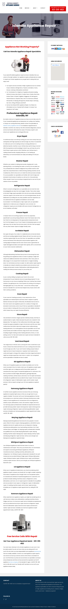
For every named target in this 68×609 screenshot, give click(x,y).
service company (13, 562)
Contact (42, 8)
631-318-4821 (9, 583)
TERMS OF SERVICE (52, 606)
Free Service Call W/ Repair (58, 9)
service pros (37, 551)
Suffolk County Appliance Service (12, 125)
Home (20, 8)
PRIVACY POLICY (44, 606)
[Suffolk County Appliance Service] (11, 4)
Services (27, 8)
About (34, 8)
